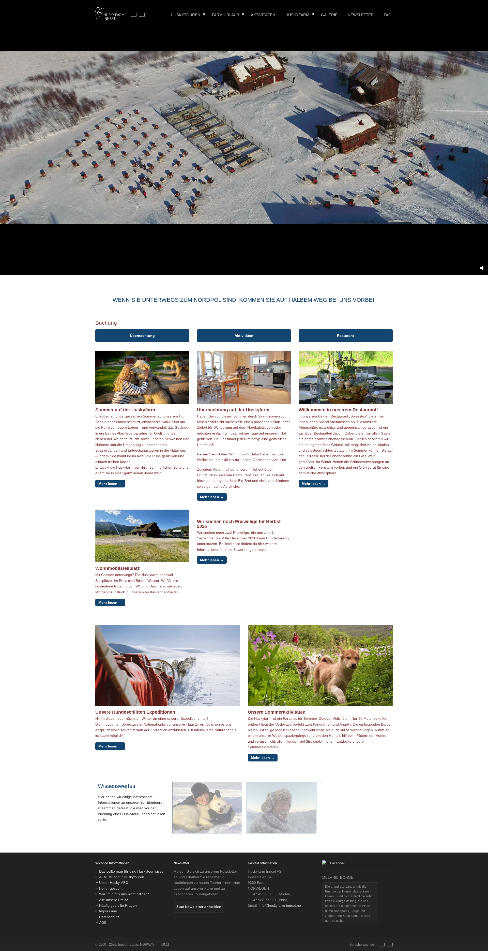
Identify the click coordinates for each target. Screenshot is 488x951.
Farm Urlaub (225, 15)
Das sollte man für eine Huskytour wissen (132, 871)
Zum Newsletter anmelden (198, 907)
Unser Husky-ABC (113, 883)
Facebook (337, 863)
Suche (392, 30)
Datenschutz (109, 917)
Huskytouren (185, 15)
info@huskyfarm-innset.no (280, 905)
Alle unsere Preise (113, 900)
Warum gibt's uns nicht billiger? (124, 894)
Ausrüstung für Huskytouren (121, 877)
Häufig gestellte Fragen (118, 905)
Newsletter (361, 15)
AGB (102, 922)
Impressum (108, 911)
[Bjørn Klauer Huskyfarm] (109, 14)
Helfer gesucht (111, 888)
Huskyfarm (297, 15)
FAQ (387, 15)
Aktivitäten (263, 15)
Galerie (329, 15)
